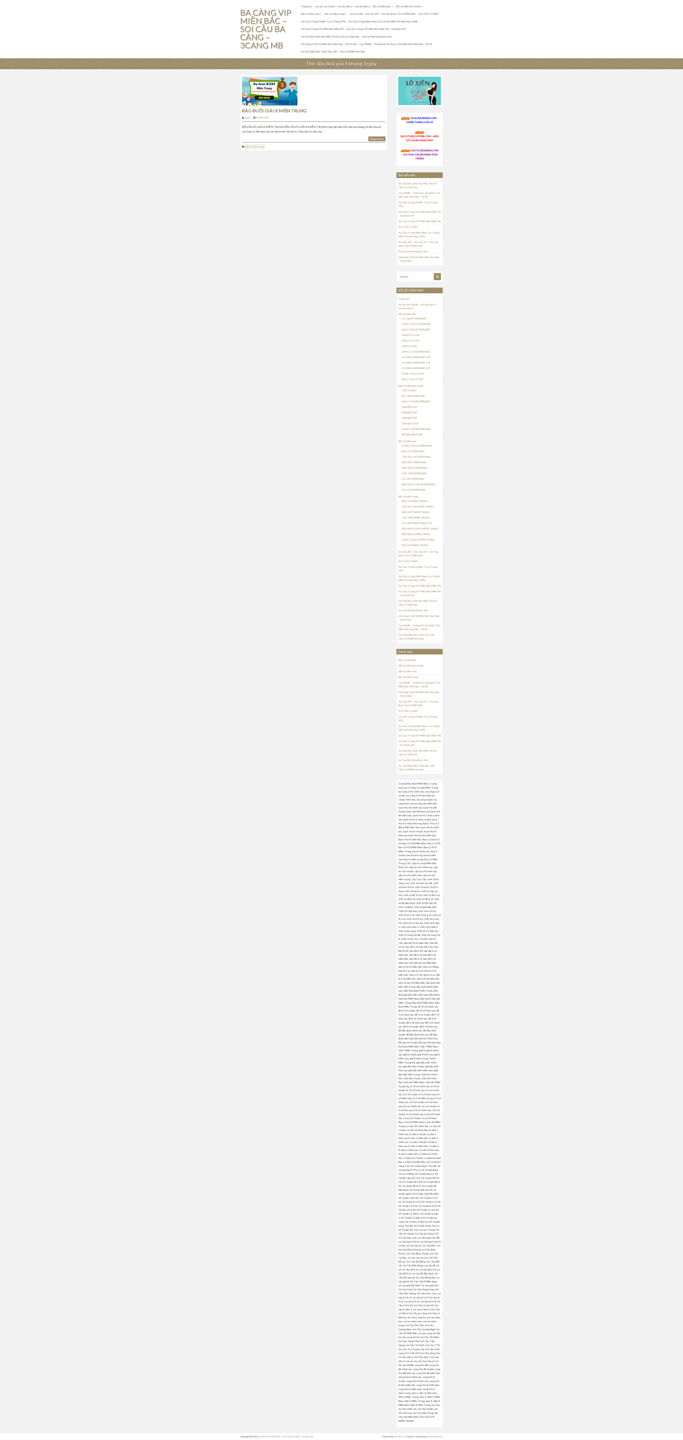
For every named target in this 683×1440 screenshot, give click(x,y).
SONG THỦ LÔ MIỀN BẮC (416, 324)
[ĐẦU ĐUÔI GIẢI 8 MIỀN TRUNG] (269, 90)
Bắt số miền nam (310, 13)
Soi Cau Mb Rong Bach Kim (377, 36)
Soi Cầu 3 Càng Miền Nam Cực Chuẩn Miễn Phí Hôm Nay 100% (383, 21)
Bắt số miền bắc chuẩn (408, 6)
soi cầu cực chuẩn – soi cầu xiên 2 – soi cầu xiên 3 (342, 6)
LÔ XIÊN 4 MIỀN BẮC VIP (416, 368)
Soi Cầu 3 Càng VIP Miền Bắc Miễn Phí (322, 28)
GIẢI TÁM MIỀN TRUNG (416, 517)
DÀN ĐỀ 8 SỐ (409, 417)
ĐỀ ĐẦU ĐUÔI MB (412, 434)
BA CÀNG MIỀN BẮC (413, 395)
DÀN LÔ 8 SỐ (409, 346)
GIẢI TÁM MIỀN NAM (414, 473)
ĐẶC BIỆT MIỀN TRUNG (416, 512)
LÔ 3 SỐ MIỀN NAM (413, 478)
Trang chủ (306, 6)
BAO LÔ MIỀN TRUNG (414, 501)
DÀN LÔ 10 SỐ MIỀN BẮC (416, 351)
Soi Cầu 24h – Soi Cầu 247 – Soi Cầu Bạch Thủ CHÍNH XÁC (383, 13)
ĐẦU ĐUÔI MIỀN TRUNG (416, 534)
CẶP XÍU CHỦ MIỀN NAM (416, 456)
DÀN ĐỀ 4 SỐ (409, 406)
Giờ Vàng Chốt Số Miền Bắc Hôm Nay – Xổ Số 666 (329, 44)
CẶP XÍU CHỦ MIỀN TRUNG (418, 506)
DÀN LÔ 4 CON (410, 340)
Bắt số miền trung (335, 13)
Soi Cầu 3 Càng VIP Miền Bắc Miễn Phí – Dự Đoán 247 (376, 28)
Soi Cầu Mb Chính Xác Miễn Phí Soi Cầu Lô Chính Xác (330, 36)
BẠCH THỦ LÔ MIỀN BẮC (416, 329)
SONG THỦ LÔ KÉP (413, 373)
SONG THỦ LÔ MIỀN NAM (417, 445)
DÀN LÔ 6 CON (410, 335)
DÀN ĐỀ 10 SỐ (410, 423)
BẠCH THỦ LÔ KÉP (412, 379)
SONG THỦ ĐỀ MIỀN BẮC (416, 428)
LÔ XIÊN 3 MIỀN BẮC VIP (416, 362)
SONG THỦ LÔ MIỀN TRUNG (418, 539)
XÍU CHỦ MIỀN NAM (413, 489)
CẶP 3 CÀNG (409, 390)
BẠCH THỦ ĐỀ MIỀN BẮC (416, 401)
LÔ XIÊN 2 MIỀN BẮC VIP (416, 357)
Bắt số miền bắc (382, 6)
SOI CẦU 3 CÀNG (429, 13)
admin (247, 117)
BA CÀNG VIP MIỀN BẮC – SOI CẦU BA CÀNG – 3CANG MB (265, 29)
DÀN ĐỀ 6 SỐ (409, 412)
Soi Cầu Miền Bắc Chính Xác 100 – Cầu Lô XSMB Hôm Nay (333, 51)
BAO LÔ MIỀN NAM (413, 451)
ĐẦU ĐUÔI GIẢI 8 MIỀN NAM (418, 484)
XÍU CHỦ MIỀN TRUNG (415, 545)
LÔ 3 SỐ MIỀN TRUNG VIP (417, 523)
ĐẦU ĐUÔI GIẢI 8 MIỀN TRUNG (274, 110)
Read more (376, 139)
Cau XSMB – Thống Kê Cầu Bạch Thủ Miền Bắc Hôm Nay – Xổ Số (395, 44)
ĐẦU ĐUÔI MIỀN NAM (414, 467)
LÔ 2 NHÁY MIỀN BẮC (414, 318)
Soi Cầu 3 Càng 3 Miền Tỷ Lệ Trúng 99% (323, 21)
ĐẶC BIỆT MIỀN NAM (414, 462)
